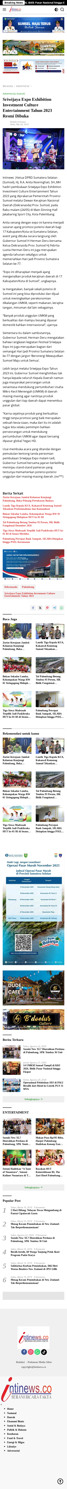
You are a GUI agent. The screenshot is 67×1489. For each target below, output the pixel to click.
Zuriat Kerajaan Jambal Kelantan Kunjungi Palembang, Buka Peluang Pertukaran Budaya (28, 499)
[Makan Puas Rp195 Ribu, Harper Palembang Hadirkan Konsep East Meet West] (50, 1126)
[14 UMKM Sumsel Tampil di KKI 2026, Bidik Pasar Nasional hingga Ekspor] (12, 1068)
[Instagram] (31, 1352)
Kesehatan (12, 1434)
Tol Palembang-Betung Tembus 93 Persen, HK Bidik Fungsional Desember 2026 (31, 524)
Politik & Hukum (16, 1430)
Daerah (21, 93)
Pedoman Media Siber (40, 1362)
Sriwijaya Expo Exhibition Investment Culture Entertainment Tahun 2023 (29, 594)
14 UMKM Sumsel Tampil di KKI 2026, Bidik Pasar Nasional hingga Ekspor (41, 1068)
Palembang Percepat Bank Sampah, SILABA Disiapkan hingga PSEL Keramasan (33, 540)
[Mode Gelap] (56, 10)
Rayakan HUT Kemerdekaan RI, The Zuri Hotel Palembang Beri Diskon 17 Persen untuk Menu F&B (48, 1172)
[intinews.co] (14, 9)
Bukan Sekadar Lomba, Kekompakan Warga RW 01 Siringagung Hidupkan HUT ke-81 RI (31, 516)
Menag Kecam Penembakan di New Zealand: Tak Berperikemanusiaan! (35, 1226)
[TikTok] (44, 1352)
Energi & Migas (15, 1442)
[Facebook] (24, 1352)
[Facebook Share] (33, 608)
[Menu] (5, 9)
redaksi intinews (18, 121)
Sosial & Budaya (16, 1425)
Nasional (11, 1413)
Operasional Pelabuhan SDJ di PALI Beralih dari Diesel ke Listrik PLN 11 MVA (43, 1085)
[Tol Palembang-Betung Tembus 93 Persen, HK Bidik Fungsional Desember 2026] (50, 665)
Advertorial (9, 93)
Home (10, 1409)
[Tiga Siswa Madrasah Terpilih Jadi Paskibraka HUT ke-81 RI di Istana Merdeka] (17, 699)
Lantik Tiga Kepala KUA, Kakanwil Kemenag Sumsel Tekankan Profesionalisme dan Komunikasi (32, 507)
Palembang (28, 587)
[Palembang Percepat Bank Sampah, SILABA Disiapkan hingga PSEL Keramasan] (50, 699)
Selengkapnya (32, 1099)
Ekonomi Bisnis (15, 1421)
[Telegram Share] (54, 608)
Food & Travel (15, 1438)
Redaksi (20, 1362)
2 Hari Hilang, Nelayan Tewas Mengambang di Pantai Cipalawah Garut (36, 1212)
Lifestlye (11, 1446)
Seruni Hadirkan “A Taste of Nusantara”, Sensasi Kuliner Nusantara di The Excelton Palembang (17, 1172)
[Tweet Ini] (40, 608)
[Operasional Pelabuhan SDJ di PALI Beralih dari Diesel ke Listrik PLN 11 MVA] (12, 1085)
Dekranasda (10, 587)
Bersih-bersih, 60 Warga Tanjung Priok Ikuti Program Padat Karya (35, 1253)
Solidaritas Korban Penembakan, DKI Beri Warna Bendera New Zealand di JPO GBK (34, 1267)
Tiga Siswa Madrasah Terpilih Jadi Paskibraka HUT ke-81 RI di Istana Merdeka (33, 532)
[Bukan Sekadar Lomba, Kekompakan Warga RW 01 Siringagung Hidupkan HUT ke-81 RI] (17, 665)
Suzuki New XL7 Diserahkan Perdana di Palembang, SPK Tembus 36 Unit (43, 1051)
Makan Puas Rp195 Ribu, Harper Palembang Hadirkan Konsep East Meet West (50, 1141)
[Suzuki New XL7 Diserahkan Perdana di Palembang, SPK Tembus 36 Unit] (12, 1052)
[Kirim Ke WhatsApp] (61, 608)
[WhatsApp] (37, 1352)
